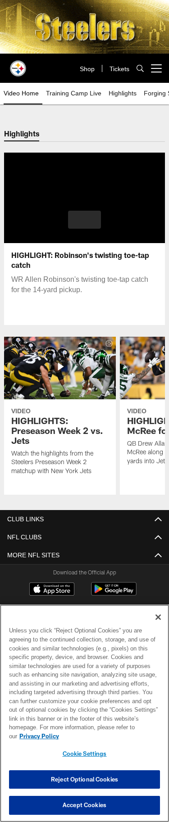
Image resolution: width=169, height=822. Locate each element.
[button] (84, 220)
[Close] (158, 626)
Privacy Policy (108, 736)
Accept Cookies (84, 804)
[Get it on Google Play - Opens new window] (113, 594)
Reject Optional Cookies (84, 779)
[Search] (140, 69)
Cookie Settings (85, 753)
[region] (84, 718)
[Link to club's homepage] (18, 65)
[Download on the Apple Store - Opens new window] (52, 590)
